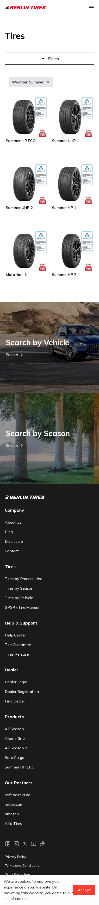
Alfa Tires (13, 823)
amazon (12, 814)
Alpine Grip (15, 738)
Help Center (15, 635)
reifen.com (14, 804)
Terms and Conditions (22, 865)
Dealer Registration (22, 691)
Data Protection (17, 874)
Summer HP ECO (20, 767)
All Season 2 (16, 748)
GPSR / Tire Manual (22, 607)
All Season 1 (16, 728)
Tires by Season (19, 588)
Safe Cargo (14, 757)
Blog (9, 531)
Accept (84, 890)
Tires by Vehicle (19, 597)
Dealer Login (16, 682)
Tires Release (17, 654)
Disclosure (14, 541)
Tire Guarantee (18, 644)
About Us (13, 522)
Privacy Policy (15, 857)
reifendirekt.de (17, 794)
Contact (12, 550)
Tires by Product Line (23, 578)
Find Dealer (15, 701)
